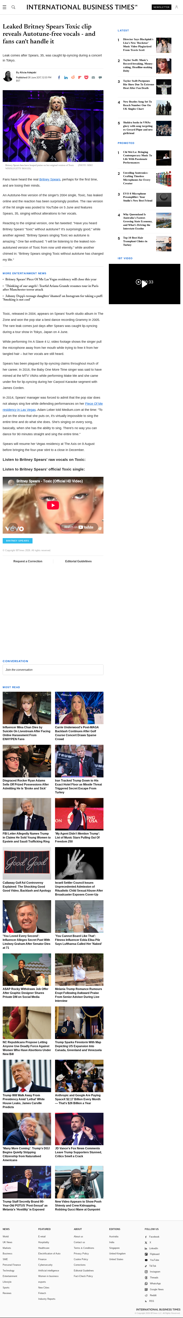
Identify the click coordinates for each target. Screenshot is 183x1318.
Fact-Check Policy (83, 1276)
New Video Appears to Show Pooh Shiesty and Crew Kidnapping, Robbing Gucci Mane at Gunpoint (78, 1205)
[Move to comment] (100, 77)
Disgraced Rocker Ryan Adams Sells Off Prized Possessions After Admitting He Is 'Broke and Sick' (26, 784)
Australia (113, 1236)
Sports (6, 1287)
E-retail (42, 1236)
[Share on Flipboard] (80, 77)
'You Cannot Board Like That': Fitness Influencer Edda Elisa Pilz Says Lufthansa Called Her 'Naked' (78, 939)
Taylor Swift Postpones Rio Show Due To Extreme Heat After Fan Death (138, 84)
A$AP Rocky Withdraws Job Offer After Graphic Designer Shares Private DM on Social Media (25, 992)
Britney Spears (49, 179)
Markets (7, 1248)
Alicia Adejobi (28, 72)
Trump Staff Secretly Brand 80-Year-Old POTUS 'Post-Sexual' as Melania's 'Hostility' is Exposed (25, 1205)
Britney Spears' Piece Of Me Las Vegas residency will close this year (51, 279)
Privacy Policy (81, 1253)
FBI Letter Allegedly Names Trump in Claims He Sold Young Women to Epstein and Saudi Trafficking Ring (27, 837)
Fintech (42, 1293)
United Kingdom (117, 1253)
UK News (7, 1242)
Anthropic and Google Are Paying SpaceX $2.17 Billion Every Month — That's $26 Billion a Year (78, 1099)
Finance (42, 1259)
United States (116, 1259)
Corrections (80, 1265)
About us (78, 1236)
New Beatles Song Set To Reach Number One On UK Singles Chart (137, 105)
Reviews (7, 1293)
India (111, 1242)
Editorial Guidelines (78, 561)
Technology (8, 1270)
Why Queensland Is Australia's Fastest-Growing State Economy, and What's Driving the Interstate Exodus (137, 221)
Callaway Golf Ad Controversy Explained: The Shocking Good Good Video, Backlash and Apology (27, 886)
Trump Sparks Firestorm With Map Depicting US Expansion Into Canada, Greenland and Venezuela (78, 1046)
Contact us (79, 1242)
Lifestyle (7, 1282)
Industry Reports (46, 1299)
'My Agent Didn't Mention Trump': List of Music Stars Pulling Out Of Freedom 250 (77, 837)
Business (7, 1253)
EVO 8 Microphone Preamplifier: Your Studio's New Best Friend (137, 197)
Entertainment (10, 1276)
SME (5, 1259)
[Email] (93, 77)
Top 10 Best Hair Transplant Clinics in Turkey (135, 241)
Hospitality (43, 1242)
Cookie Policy (81, 1259)
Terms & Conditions (84, 1248)
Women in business (48, 1276)
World (6, 1236)
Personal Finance (12, 1265)
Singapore (114, 1248)
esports (42, 1282)
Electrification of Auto (49, 1253)
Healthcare (43, 1248)
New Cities (43, 1287)
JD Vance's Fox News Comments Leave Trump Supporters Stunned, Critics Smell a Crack (78, 1152)
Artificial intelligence (48, 1270)
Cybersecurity (45, 1265)
